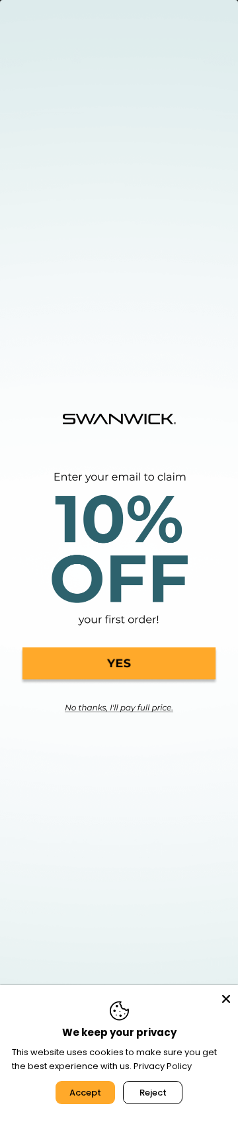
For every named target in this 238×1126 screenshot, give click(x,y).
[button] (119, 665)
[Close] (226, 997)
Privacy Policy (163, 1066)
